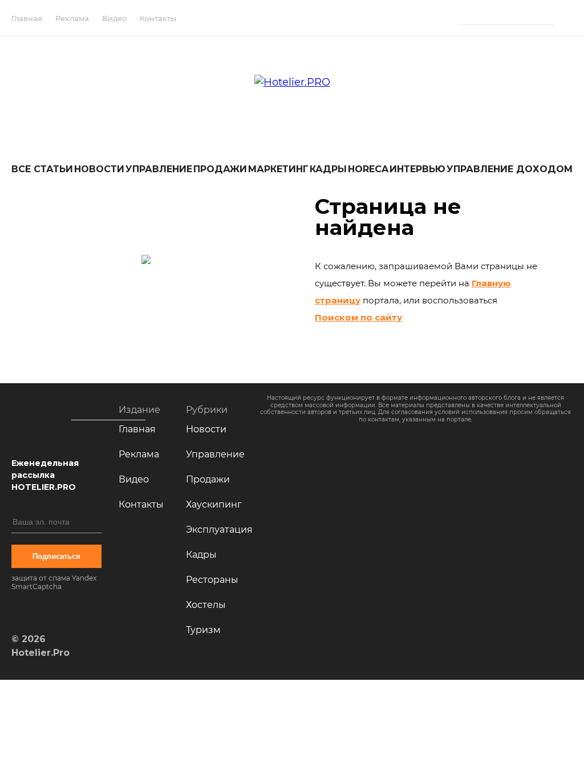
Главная (26, 18)
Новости (99, 169)
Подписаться (56, 556)
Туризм (203, 629)
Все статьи (42, 169)
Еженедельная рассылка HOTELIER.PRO (45, 475)
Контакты (158, 18)
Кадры (328, 169)
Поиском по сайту (358, 317)
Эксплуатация (219, 529)
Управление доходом (510, 169)
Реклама (72, 18)
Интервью (417, 169)
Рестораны (212, 579)
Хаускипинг (214, 504)
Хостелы (206, 604)
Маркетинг (278, 169)
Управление (158, 169)
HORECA (368, 169)
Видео (114, 18)
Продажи (220, 169)
